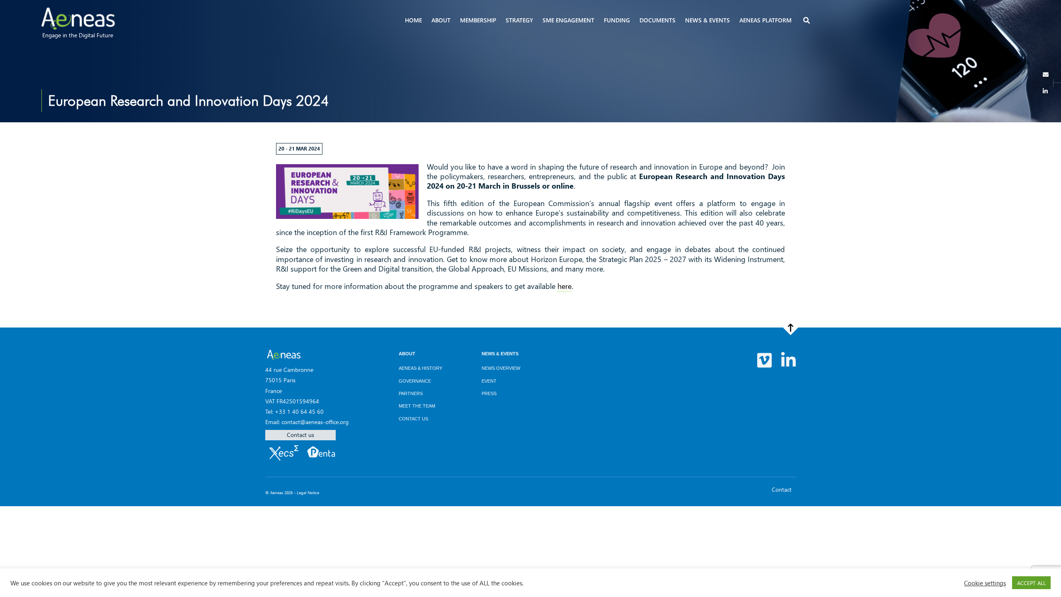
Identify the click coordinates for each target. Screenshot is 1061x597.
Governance (415, 381)
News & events (707, 20)
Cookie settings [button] (985, 583)
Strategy (519, 20)
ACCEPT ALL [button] (1031, 582)
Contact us (300, 435)
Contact (782, 489)
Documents (658, 20)
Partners (411, 393)
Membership (478, 20)
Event (489, 381)
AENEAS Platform (765, 20)
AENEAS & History (420, 368)
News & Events (500, 353)
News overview (501, 368)
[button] (807, 21)
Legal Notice (308, 492)
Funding (617, 20)
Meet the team (417, 405)
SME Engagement (568, 20)
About (441, 20)
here (564, 286)
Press (489, 393)
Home (413, 20)
